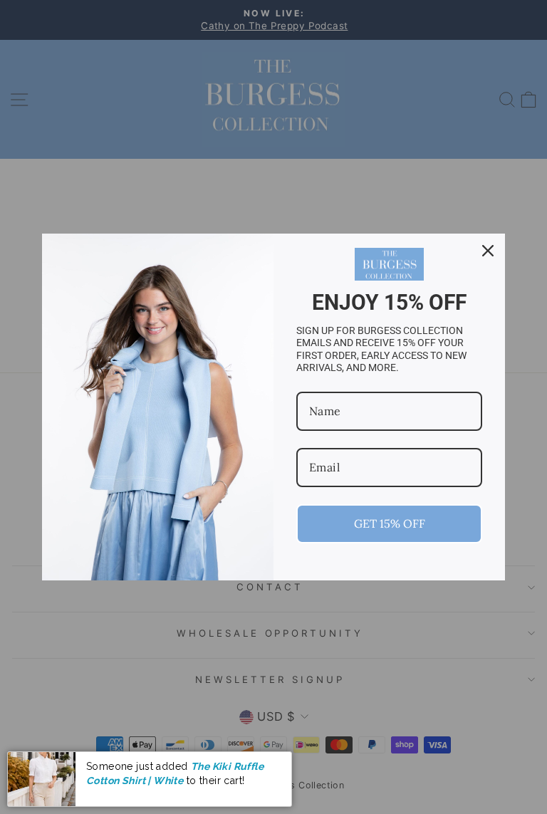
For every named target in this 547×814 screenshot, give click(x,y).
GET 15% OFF (389, 523)
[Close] (488, 251)
